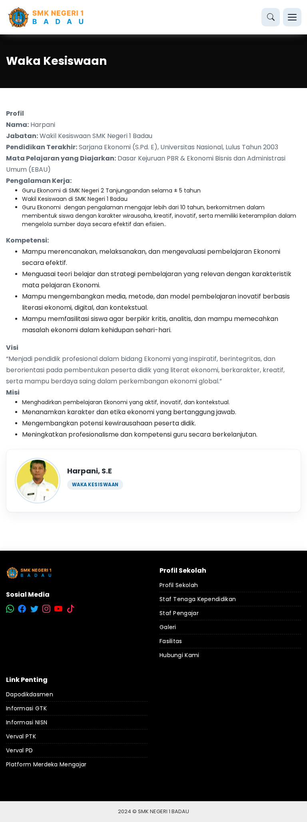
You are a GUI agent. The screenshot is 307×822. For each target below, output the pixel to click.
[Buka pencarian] (270, 17)
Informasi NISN (26, 722)
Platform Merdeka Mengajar (46, 764)
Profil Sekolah (178, 585)
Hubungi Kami (179, 655)
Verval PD (19, 750)
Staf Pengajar (179, 613)
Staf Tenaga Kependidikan (197, 599)
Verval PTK (21, 736)
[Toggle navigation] (292, 17)
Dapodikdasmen (29, 694)
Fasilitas (170, 641)
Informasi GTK (26, 708)
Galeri (167, 627)
